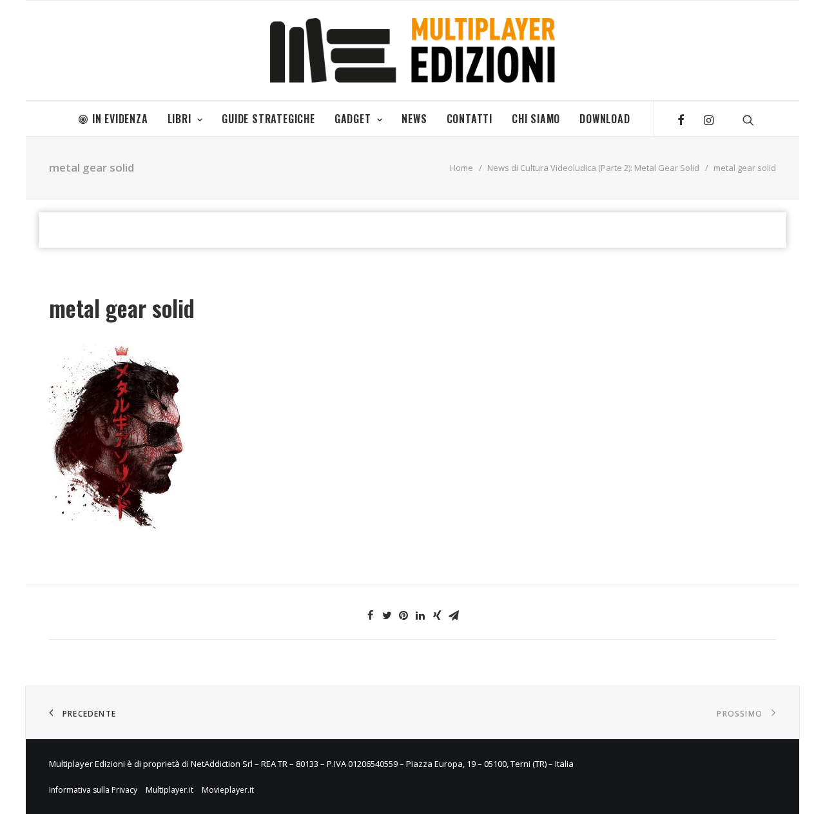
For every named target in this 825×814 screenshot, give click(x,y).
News (414, 118)
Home (461, 168)
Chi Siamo (536, 118)
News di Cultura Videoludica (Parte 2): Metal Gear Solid (593, 168)
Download (604, 118)
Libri (179, 118)
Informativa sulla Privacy (93, 789)
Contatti (469, 118)
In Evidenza (120, 118)
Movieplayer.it (228, 789)
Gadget (353, 118)
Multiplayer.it (169, 789)
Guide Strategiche (268, 118)
